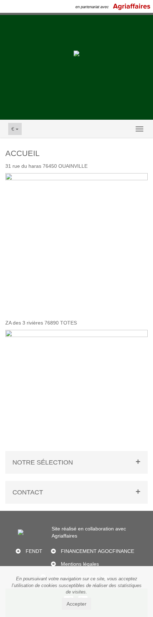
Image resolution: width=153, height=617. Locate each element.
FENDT (34, 551)
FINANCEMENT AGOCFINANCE (97, 551)
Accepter (76, 604)
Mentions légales (80, 564)
